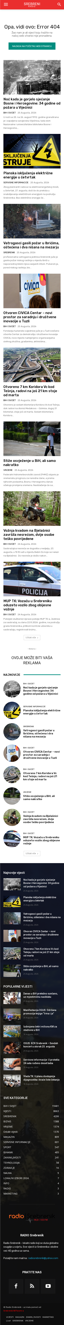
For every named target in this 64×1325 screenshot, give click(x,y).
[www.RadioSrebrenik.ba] (32, 1218)
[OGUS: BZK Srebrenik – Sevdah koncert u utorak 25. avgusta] (12, 1048)
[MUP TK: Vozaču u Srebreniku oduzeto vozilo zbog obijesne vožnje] (32, 579)
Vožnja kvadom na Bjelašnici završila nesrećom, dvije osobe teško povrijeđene (28, 534)
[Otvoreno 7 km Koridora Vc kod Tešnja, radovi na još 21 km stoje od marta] (32, 365)
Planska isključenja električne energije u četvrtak (28, 175)
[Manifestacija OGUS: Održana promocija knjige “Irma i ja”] (12, 1015)
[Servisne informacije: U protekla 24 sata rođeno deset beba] (12, 1064)
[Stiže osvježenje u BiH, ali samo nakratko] (32, 438)
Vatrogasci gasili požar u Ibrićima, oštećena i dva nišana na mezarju (31, 245)
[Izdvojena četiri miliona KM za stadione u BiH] (12, 1031)
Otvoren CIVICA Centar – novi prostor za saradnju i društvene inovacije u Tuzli (29, 317)
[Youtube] (48, 1286)
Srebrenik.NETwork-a (13, 1311)
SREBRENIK (9, 252)
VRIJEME (8, 470)
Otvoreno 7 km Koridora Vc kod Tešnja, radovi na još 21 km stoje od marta (30, 391)
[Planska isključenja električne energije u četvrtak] (32, 151)
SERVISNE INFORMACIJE (16, 182)
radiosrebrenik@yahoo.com (43, 1258)
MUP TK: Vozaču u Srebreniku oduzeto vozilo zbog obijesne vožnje (27, 605)
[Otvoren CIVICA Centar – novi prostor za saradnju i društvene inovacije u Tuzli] (32, 291)
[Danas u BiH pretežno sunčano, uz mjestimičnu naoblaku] (12, 998)
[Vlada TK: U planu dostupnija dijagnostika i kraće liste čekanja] (12, 1081)
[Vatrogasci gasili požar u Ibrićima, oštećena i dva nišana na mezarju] (32, 221)
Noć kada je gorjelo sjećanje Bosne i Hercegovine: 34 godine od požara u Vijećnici (31, 103)
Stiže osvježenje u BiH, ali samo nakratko (39, 798)
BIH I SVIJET (9, 113)
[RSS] (32, 1286)
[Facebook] (16, 1286)
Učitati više (31, 637)
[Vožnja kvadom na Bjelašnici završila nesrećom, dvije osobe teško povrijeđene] (32, 508)
